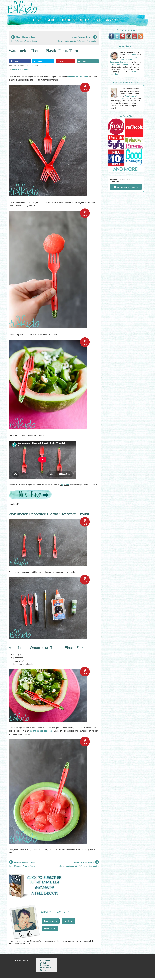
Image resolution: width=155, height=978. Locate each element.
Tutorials (67, 20)
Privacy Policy (22, 960)
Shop (97, 20)
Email (83, 61)
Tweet (39, 61)
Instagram (47, 968)
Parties (50, 20)
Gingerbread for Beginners (122, 64)
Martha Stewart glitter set (41, 730)
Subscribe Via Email (127, 186)
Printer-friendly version (20, 69)
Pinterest (46, 965)
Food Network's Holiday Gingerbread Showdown (124, 59)
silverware (51, 928)
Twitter (45, 963)
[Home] (23, 7)
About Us (112, 20)
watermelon (52, 921)
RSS (44, 970)
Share (15, 61)
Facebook (46, 960)
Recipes (84, 20)
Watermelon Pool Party (77, 76)
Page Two (64, 484)
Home (37, 20)
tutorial (69, 921)
